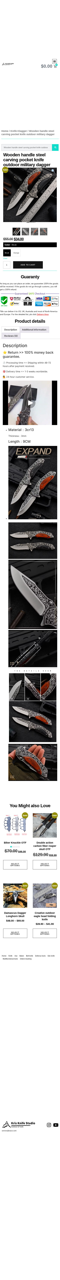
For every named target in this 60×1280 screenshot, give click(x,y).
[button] (54, 61)
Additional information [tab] (34, 329)
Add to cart (28, 265)
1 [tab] (27, 223)
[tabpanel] (30, 195)
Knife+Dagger (18, 131)
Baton (22, 956)
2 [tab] (29, 223)
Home (4, 131)
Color (11, 245)
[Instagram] (49, 1125)
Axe (16, 956)
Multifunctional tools (10, 959)
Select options (15, 865)
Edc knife (51, 956)
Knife (10, 956)
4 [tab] (33, 223)
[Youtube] (55, 1125)
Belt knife (29, 956)
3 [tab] (31, 223)
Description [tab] (10, 329)
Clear (5, 258)
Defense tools (40, 956)
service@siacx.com (9, 1131)
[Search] (55, 147)
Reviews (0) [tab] (11, 335)
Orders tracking (26, 959)
